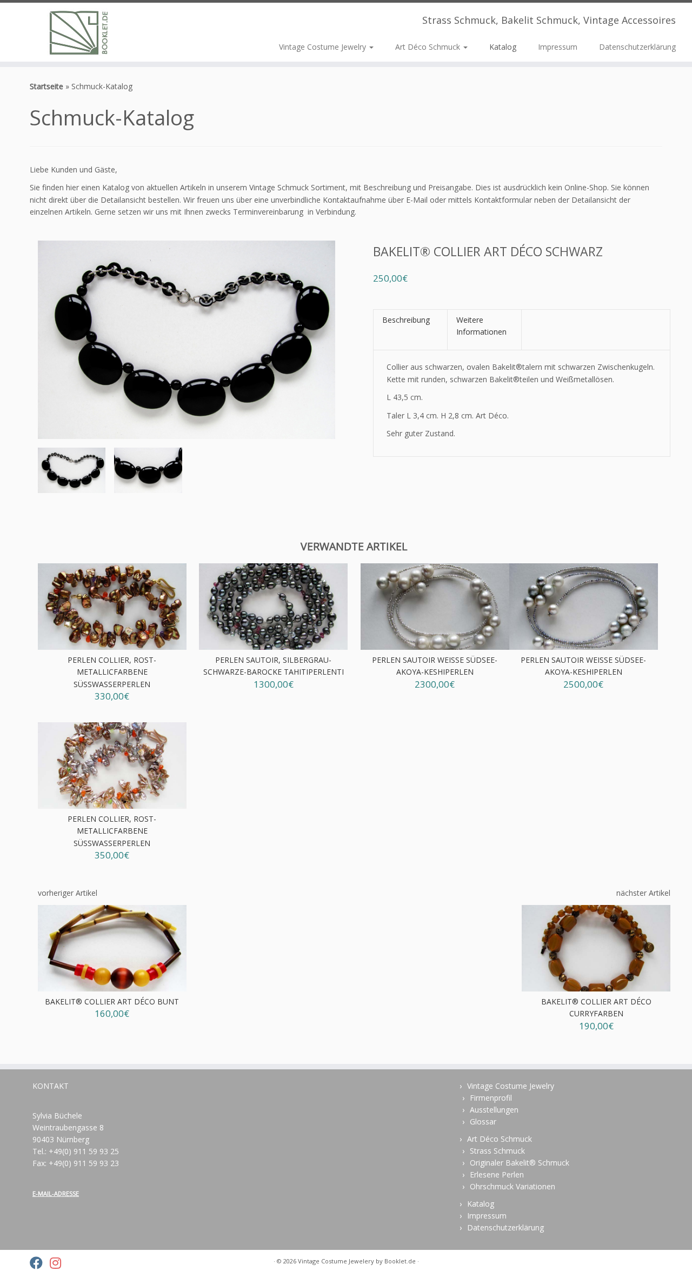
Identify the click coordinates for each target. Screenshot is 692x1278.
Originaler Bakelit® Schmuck (519, 1162)
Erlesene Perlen (497, 1174)
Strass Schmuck (497, 1151)
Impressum (557, 47)
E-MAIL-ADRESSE (55, 1193)
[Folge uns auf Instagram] (59, 1262)
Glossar (483, 1121)
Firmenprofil (491, 1098)
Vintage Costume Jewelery (336, 1261)
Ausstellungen (494, 1109)
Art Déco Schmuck (428, 47)
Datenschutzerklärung (637, 47)
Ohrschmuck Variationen (512, 1186)
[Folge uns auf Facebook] (40, 1262)
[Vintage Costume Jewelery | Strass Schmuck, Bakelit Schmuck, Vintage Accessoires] (79, 32)
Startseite (46, 86)
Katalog (502, 47)
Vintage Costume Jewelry (323, 47)
